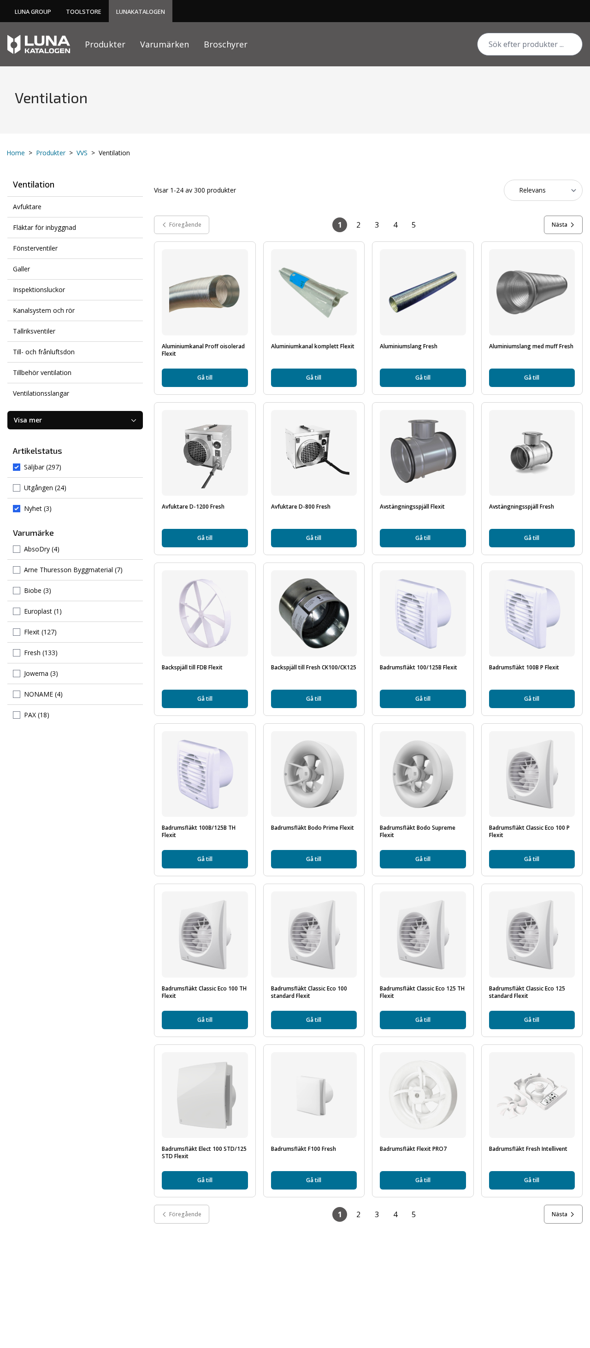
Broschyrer (226, 44)
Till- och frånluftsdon (44, 351)
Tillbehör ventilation (42, 372)
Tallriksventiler (34, 331)
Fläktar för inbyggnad (44, 227)
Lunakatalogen (140, 11)
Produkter (105, 44)
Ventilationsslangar (41, 393)
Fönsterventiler (35, 248)
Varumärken (164, 44)
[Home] (38, 44)
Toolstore (83, 11)
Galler (21, 268)
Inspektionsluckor (39, 289)
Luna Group (33, 11)
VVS (82, 152)
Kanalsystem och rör (44, 310)
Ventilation (33, 184)
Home (15, 152)
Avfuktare (27, 206)
